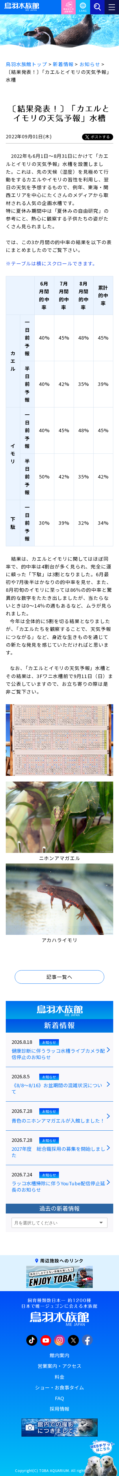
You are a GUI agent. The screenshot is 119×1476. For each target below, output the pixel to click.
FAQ (59, 1398)
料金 (59, 1376)
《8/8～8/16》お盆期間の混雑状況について (57, 1088)
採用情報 (59, 1408)
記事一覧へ (59, 976)
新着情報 (59, 1025)
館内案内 (59, 1355)
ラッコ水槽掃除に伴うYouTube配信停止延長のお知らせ (58, 1186)
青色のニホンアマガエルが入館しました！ (58, 1121)
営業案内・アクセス (59, 1365)
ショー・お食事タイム (59, 1387)
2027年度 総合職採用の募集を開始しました (58, 1152)
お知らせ (49, 1042)
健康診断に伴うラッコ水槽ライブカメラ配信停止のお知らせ (58, 1054)
